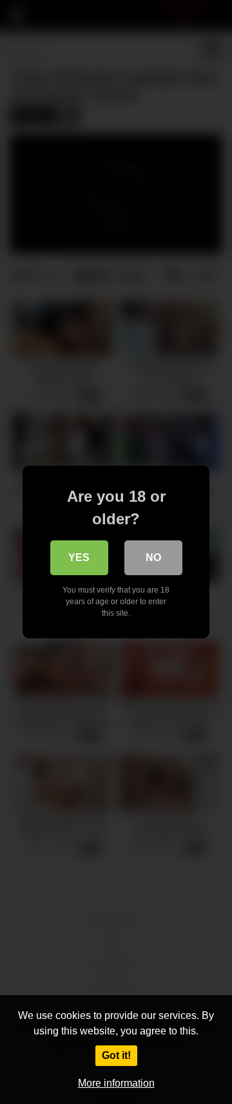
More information (116, 1083)
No (153, 557)
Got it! (116, 1055)
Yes (79, 557)
